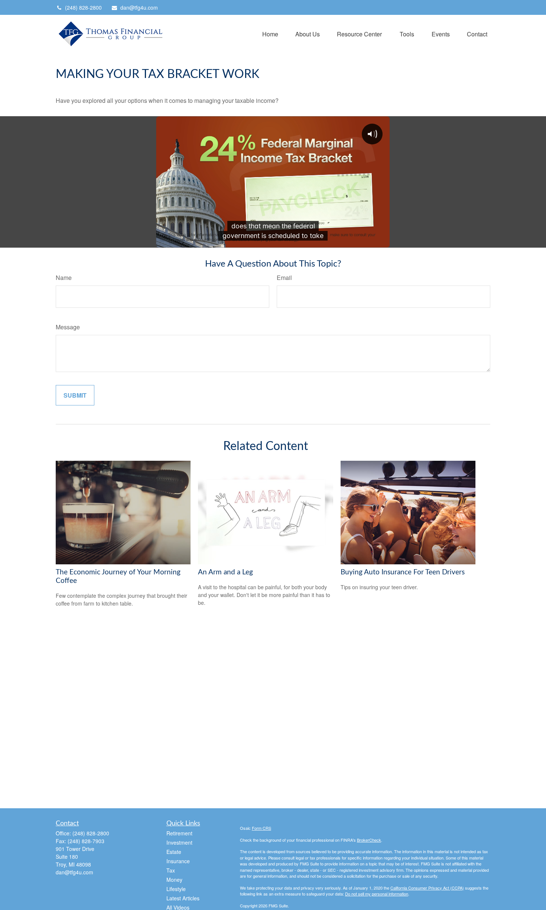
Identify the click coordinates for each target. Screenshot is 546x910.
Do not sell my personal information (376, 894)
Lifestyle (176, 889)
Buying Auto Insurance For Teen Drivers (403, 572)
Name (64, 277)
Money (174, 879)
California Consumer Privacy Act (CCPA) (427, 888)
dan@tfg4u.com (139, 7)
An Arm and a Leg (225, 572)
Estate (173, 851)
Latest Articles (182, 898)
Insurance (178, 861)
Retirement (179, 833)
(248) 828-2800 (83, 7)
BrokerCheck (369, 840)
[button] (270, 33)
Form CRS (261, 828)
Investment (179, 842)
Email (284, 277)
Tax (170, 870)
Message (68, 327)
